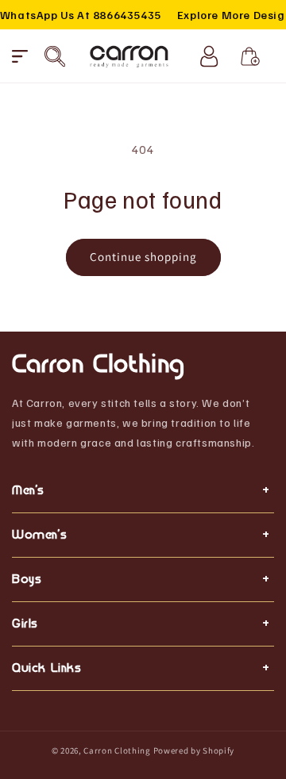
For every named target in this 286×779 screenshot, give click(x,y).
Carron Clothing (117, 750)
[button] (19, 56)
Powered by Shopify (194, 750)
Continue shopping (143, 256)
